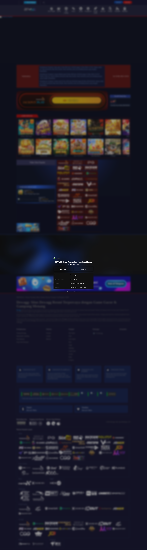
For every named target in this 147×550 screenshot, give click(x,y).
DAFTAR (63, 269)
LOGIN (83, 269)
